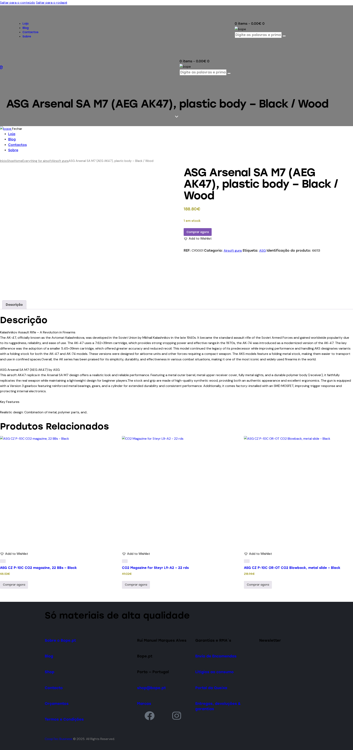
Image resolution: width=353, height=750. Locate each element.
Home (18, 161)
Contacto (54, 688)
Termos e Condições (64, 719)
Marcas (144, 703)
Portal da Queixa (211, 688)
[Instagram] (177, 715)
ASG (262, 250)
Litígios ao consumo (214, 672)
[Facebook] (149, 715)
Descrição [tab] (14, 305)
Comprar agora (198, 232)
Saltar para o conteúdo (17, 2)
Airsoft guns (60, 161)
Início (3, 161)
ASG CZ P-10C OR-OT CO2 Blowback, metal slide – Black (292, 568)
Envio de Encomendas (216, 656)
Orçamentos (57, 703)
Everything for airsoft (37, 161)
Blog (49, 656)
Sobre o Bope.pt (60, 640)
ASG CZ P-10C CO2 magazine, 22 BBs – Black (38, 568)
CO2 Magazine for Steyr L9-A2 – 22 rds (155, 568)
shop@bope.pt (151, 688)
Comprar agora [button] (14, 584)
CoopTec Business (58, 739)
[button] (198, 238)
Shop (10, 161)
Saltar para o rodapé (51, 2)
